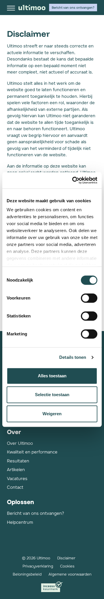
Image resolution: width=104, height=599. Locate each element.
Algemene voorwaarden (70, 574)
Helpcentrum (20, 522)
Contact (15, 487)
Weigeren (52, 413)
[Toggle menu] (11, 8)
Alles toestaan (52, 375)
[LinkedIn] (9, 536)
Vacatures (17, 479)
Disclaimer (66, 558)
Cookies (67, 566)
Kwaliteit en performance (32, 452)
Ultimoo (32, 7)
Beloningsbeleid (27, 574)
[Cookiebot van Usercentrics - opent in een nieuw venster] (73, 180)
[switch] (89, 298)
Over (14, 432)
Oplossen (20, 502)
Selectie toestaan (52, 394)
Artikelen (16, 470)
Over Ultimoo (20, 443)
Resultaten (18, 461)
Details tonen (72, 357)
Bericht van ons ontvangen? (73, 7)
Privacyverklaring (38, 566)
